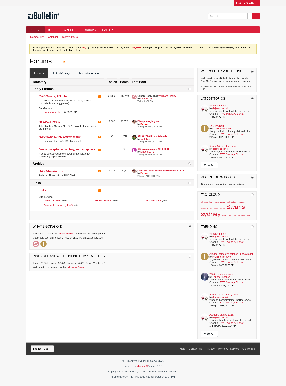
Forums (35, 30)
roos (210, 208)
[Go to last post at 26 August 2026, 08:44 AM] (236, 157)
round (216, 208)
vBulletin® (142, 366)
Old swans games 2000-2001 (153, 149)
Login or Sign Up (245, 3)
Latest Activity (61, 73)
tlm (239, 215)
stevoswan (146, 98)
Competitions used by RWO (58, 205)
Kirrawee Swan (76, 267)
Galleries (109, 30)
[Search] (256, 16)
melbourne (241, 202)
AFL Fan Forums (103, 200)
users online (66, 233)
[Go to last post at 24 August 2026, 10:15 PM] (236, 137)
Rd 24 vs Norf (216, 126)
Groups (90, 30)
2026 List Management (221, 274)
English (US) (40, 348)
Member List (37, 36)
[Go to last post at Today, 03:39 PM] (238, 325)
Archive (38, 163)
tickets (229, 215)
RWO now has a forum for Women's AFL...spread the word (169, 170)
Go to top (248, 348)
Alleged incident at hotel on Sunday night (231, 254)
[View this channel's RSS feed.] (64, 61)
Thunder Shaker (221, 277)
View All (209, 165)
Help (182, 348)
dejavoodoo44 (220, 108)
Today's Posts (70, 36)
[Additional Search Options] (249, 16)
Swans (235, 206)
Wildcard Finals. (167, 96)
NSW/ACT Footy (49, 121)
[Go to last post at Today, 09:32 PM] (236, 265)
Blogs (52, 30)
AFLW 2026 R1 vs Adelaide (152, 136)
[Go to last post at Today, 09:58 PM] (227, 116)
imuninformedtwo (221, 128)
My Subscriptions (89, 73)
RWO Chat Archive (51, 170)
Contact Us (195, 348)
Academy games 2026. (221, 314)
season (222, 208)
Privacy (210, 348)
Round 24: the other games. (224, 146)
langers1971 (147, 151)
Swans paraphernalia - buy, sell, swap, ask (67, 149)
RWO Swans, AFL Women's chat (60, 136)
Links (37, 183)
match (233, 202)
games (223, 202)
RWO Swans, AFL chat (53, 96)
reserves (204, 208)
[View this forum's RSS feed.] (99, 100)
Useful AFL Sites (52, 200)
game (217, 202)
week (243, 215)
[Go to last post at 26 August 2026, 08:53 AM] (237, 285)
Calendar (53, 36)
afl (202, 202)
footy (211, 202)
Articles (70, 30)
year (248, 215)
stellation (145, 139)
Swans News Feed (53, 112)
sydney (211, 213)
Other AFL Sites (153, 200)
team (224, 215)
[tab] (39, 73)
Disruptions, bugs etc (149, 121)
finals (206, 202)
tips (235, 215)
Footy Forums (43, 89)
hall (228, 202)
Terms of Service (228, 348)
